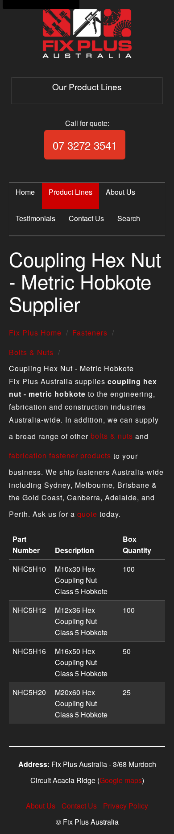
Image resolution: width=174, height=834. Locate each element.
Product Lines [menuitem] (70, 192)
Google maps (120, 780)
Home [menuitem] (25, 192)
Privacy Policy (125, 805)
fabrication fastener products (60, 455)
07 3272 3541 (85, 145)
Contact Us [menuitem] (86, 218)
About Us (40, 805)
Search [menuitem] (128, 218)
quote (87, 514)
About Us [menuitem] (120, 192)
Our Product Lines (87, 86)
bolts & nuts (112, 436)
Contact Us (79, 805)
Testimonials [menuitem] (35, 218)
